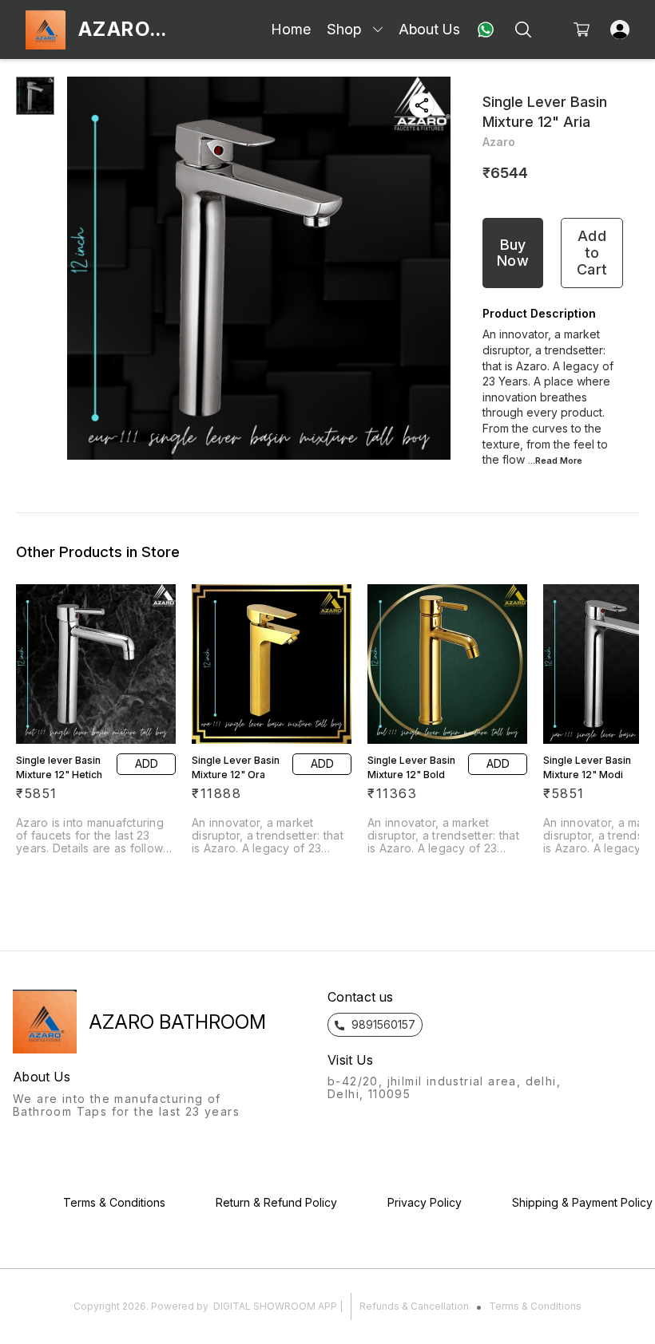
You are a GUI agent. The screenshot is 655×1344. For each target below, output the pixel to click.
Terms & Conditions (535, 1306)
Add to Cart (592, 252)
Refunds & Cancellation (414, 1306)
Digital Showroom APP (275, 1306)
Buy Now (513, 253)
